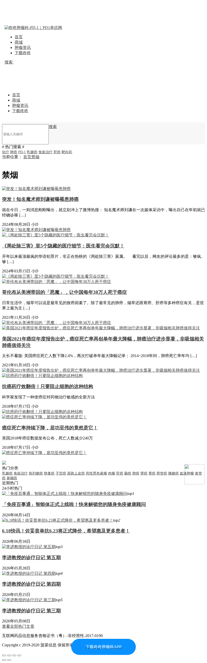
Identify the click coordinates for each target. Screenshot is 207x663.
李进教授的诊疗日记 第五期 (31, 557)
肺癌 (13, 152)
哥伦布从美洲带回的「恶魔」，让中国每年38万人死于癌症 (64, 292)
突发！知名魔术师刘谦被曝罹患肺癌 (40, 199)
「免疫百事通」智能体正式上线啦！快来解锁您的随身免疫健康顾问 (74, 504)
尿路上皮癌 (76, 473)
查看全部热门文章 (18, 626)
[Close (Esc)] (4, 655)
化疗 (5, 152)
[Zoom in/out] (19, 655)
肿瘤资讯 (23, 47)
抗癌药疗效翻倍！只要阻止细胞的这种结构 (47, 386)
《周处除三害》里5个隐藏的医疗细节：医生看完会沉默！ (63, 245)
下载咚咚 (23, 53)
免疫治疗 (45, 152)
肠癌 (127, 473)
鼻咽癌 (12, 478)
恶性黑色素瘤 (96, 473)
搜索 (9, 62)
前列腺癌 (36, 473)
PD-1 (22, 152)
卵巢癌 (49, 473)
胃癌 (152, 473)
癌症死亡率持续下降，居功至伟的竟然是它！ (50, 427)
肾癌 (143, 473)
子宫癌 (61, 473)
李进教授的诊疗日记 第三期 (31, 610)
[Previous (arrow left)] (4, 660)
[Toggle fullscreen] (14, 655)
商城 (19, 42)
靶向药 (67, 152)
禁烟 (35, 157)
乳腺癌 (32, 152)
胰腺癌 (173, 473)
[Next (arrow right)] (9, 660)
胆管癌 (162, 473)
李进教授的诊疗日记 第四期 (31, 584)
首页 (19, 37)
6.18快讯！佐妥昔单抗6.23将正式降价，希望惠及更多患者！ (66, 530)
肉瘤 (111, 473)
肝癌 (57, 152)
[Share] (9, 655)
